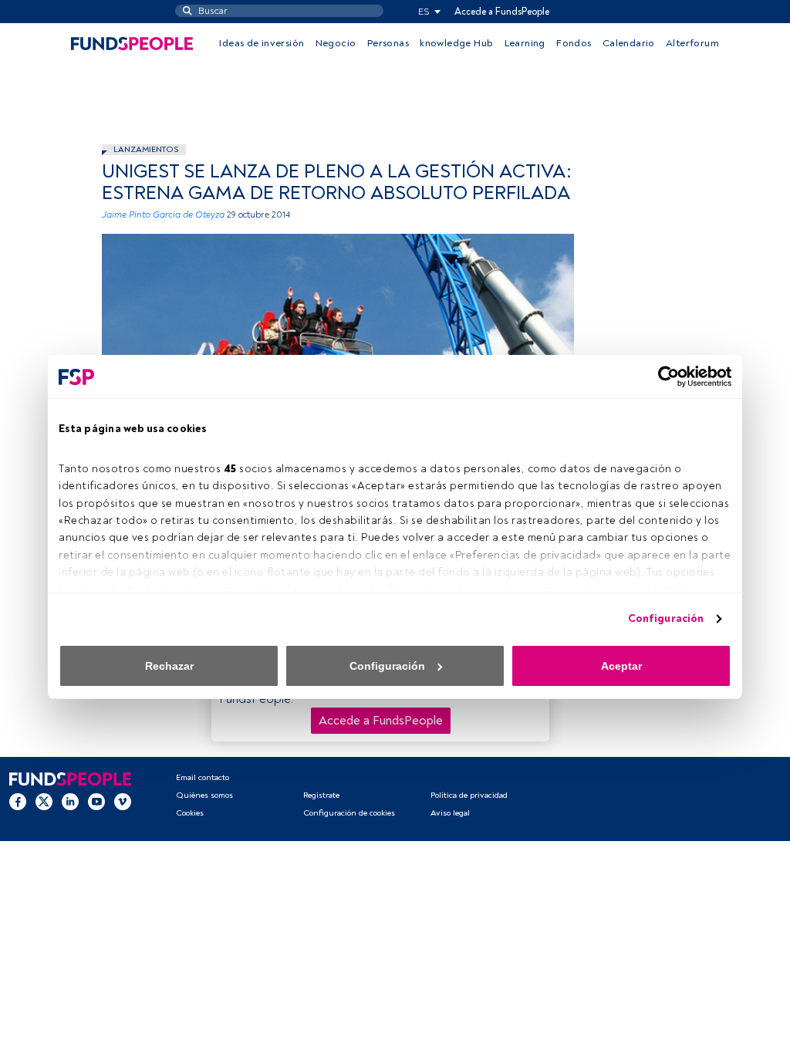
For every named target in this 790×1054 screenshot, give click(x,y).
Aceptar (621, 666)
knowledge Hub (456, 43)
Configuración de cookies (349, 813)
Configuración (666, 618)
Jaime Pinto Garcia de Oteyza (163, 215)
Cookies (190, 813)
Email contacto (202, 777)
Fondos (573, 43)
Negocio (336, 43)
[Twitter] (43, 801)
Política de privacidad (469, 795)
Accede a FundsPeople (501, 11)
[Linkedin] (70, 801)
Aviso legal (450, 813)
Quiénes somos (204, 795)
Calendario (629, 43)
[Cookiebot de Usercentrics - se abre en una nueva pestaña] (663, 376)
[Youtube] (96, 801)
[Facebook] (17, 801)
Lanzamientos (145, 149)
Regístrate (321, 795)
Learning (525, 43)
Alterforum (692, 43)
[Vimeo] (122, 801)
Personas (388, 43)
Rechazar (169, 666)
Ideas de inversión (261, 43)
